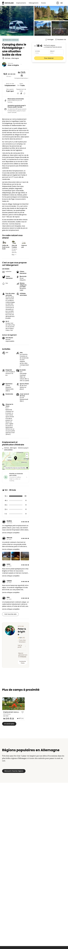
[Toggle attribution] (27, 468)
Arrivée (37, 51)
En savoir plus (9, 724)
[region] (15, 461)
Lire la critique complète (10, 533)
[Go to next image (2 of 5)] (22, 703)
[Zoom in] (27, 454)
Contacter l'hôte (22, 662)
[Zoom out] (27, 456)
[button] (15, 458)
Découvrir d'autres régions (13, 771)
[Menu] (59, 3)
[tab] (11, 708)
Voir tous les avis (10, 614)
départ (52, 51)
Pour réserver (49, 58)
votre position (8, 450)
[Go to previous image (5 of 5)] (4, 703)
